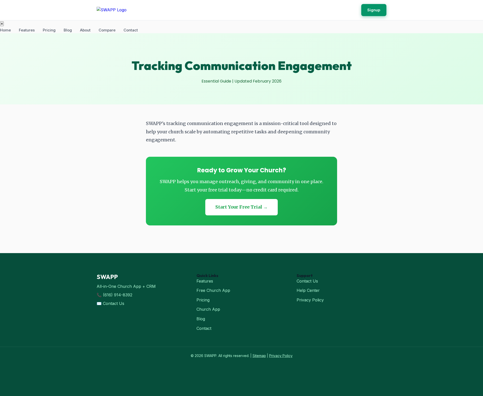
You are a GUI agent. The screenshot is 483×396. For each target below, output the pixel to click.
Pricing (49, 30)
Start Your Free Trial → (241, 207)
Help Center (308, 290)
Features (27, 30)
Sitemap (259, 355)
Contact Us (113, 303)
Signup (373, 10)
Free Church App (213, 290)
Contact (131, 30)
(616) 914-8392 (117, 294)
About (85, 30)
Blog (68, 30)
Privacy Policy (310, 299)
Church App (208, 309)
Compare (107, 30)
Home (5, 30)
